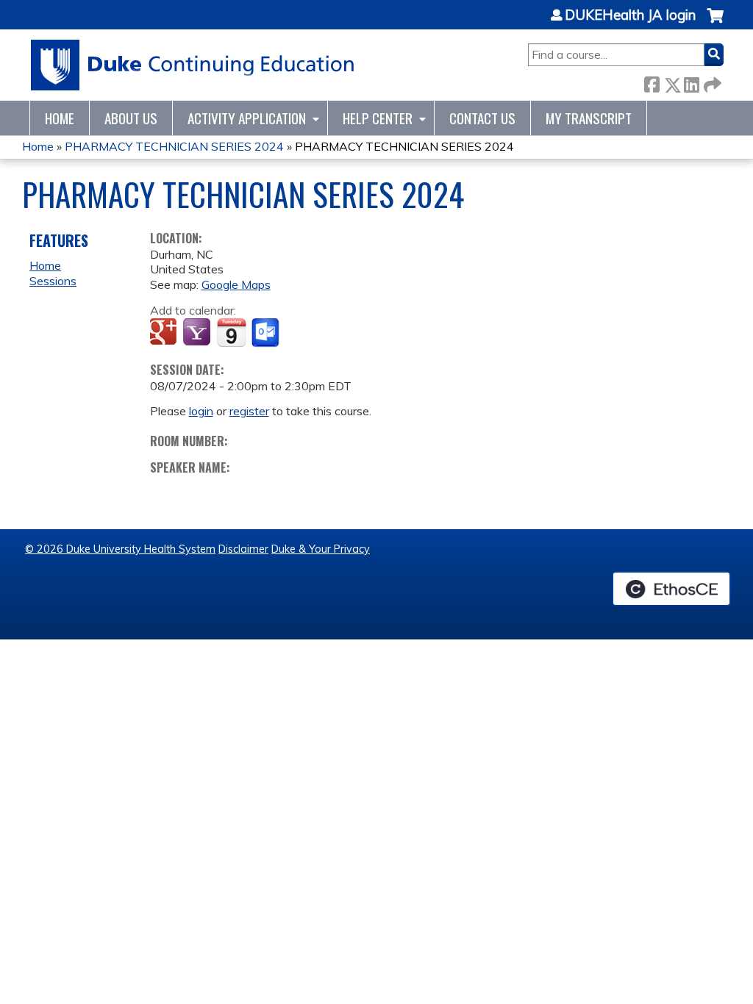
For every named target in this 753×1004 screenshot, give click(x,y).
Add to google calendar (165, 333)
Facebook (651, 81)
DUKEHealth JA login (630, 15)
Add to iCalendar (231, 332)
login (201, 411)
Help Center (378, 118)
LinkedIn (691, 81)
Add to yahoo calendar (198, 333)
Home (59, 118)
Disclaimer (243, 549)
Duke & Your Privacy (320, 549)
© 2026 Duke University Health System (120, 549)
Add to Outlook (266, 333)
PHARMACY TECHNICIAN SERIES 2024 (174, 146)
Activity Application (247, 118)
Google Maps (236, 284)
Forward (711, 81)
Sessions (52, 280)
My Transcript (589, 118)
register (249, 411)
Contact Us (482, 118)
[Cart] (715, 23)
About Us (130, 118)
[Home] (193, 65)
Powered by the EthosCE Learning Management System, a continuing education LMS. (671, 588)
